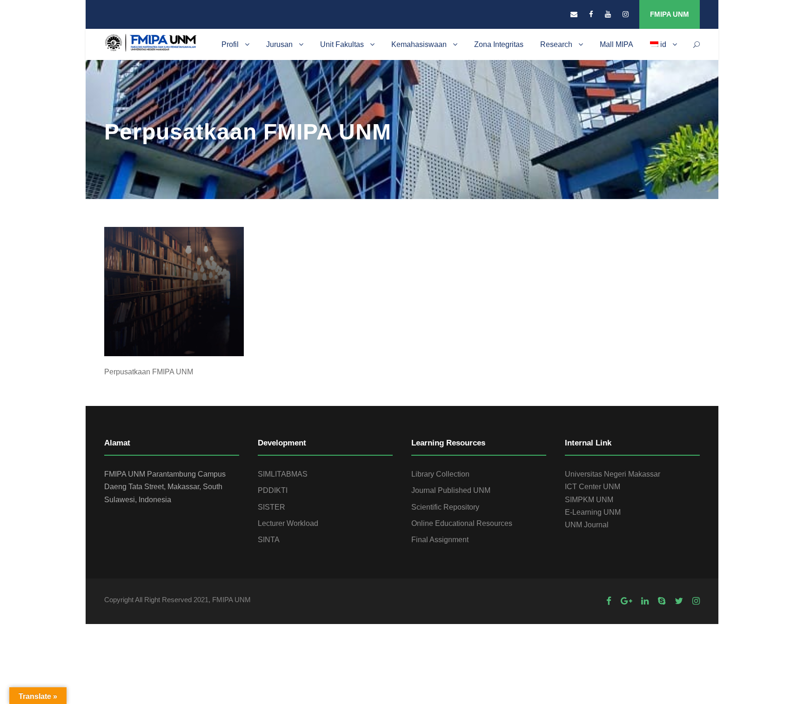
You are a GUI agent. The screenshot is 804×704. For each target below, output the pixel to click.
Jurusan (279, 44)
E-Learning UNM (593, 512)
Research (556, 44)
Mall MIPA (616, 44)
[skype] (661, 601)
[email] (573, 14)
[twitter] (679, 601)
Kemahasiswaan (419, 44)
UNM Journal (587, 525)
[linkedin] (645, 601)
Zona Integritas (498, 44)
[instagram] (626, 14)
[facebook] (591, 14)
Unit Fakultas (342, 44)
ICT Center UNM (592, 487)
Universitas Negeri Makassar (612, 474)
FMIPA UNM (669, 14)
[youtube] (608, 14)
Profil (230, 44)
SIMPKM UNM (589, 500)
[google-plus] (626, 601)
